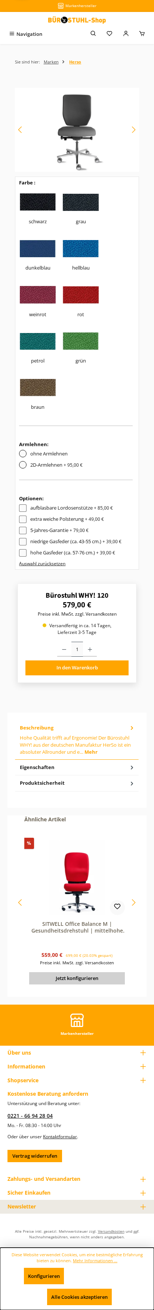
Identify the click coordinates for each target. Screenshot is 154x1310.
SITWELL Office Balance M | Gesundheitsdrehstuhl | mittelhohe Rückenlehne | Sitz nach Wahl (77, 927)
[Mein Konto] (126, 34)
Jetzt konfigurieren (77, 978)
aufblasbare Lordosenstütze (71, 507)
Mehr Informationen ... (95, 1260)
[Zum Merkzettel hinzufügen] (117, 907)
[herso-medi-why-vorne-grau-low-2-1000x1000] (77, 130)
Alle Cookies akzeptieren (79, 1297)
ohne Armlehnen (49, 453)
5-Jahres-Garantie (59, 530)
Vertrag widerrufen (34, 1155)
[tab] (77, 740)
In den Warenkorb (77, 667)
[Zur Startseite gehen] (77, 20)
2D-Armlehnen (56, 464)
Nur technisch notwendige (101, 1276)
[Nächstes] (133, 130)
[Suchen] (93, 34)
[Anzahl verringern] (64, 649)
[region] (77, 130)
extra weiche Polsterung (67, 519)
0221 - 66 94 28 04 (30, 1115)
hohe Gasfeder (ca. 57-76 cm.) (72, 552)
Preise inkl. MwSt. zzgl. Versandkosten (77, 614)
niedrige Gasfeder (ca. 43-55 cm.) (75, 541)
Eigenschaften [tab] (37, 767)
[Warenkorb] (142, 34)
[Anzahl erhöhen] (90, 649)
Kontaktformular (60, 1136)
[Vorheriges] (20, 130)
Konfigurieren (44, 1276)
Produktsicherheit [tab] (42, 783)
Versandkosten (111, 1231)
